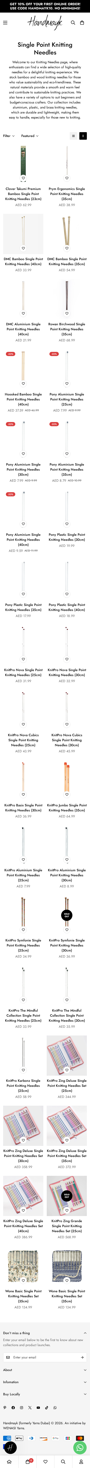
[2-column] (83, 136)
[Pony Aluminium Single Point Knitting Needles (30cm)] (23, 439)
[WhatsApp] (55, 1407)
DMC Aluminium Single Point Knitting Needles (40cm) (23, 329)
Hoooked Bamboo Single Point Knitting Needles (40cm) (23, 399)
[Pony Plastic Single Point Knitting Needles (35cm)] (23, 580)
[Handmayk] (45, 22)
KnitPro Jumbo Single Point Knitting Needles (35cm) (67, 808)
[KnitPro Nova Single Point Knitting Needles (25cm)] (23, 645)
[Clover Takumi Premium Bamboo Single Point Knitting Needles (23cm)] (23, 164)
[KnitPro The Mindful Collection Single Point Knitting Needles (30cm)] (67, 985)
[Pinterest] (4, 1407)
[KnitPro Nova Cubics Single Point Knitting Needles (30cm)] (67, 710)
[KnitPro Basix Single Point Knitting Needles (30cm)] (23, 780)
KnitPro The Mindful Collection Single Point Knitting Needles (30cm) (67, 1015)
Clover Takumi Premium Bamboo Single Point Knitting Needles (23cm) (23, 193)
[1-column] (73, 136)
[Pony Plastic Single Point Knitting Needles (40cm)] (67, 580)
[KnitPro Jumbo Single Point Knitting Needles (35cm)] (67, 780)
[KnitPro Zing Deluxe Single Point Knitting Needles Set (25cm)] (67, 1055)
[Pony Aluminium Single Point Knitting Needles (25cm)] (67, 369)
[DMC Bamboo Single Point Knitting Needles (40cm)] (23, 234)
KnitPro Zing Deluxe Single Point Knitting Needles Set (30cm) (23, 1155)
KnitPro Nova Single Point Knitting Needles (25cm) (23, 672)
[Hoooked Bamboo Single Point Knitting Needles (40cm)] (23, 369)
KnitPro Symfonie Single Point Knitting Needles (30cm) (67, 945)
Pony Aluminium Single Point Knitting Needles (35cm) (67, 469)
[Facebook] (13, 1407)
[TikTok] (46, 1407)
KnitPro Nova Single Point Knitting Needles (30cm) (67, 672)
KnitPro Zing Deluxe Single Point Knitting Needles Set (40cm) (23, 1226)
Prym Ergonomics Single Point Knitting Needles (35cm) (67, 193)
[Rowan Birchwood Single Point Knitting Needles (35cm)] (67, 299)
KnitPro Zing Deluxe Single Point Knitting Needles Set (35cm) (67, 1155)
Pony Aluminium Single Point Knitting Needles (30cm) (23, 469)
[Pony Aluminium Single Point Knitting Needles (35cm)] (67, 439)
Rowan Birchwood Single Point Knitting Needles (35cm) (66, 329)
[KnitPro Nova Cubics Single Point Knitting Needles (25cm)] (23, 710)
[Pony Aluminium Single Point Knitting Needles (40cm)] (23, 509)
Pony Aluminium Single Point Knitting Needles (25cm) (67, 399)
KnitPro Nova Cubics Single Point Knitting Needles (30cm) (66, 740)
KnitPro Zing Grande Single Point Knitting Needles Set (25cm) (66, 1226)
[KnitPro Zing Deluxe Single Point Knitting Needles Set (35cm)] (67, 1126)
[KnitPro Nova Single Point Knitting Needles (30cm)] (67, 645)
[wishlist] (45, 1462)
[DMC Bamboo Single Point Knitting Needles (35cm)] (67, 234)
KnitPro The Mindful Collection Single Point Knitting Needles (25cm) (23, 1015)
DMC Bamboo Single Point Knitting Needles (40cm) (23, 261)
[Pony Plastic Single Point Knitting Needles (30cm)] (67, 509)
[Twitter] (30, 1407)
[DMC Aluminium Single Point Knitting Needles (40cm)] (23, 299)
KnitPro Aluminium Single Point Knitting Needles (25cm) (23, 875)
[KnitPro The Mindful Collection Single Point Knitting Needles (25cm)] (23, 985)
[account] (81, 1462)
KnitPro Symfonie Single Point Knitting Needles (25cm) (23, 945)
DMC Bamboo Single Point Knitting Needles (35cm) (66, 261)
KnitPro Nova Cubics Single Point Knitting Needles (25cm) (23, 740)
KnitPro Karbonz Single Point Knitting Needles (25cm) (23, 1085)
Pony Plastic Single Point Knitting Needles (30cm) (67, 537)
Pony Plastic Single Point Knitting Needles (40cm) (67, 607)
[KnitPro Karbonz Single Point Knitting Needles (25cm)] (23, 1055)
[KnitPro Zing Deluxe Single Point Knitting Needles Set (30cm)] (23, 1126)
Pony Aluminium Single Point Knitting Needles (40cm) (23, 539)
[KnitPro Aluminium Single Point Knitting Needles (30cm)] (67, 845)
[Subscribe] (82, 1357)
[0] (82, 22)
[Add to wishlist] (23, 178)
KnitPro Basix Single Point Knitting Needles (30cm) (23, 808)
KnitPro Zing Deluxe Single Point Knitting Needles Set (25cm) (67, 1085)
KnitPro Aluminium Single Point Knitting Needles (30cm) (67, 875)
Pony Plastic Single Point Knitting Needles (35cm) (23, 607)
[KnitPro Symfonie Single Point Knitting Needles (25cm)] (23, 915)
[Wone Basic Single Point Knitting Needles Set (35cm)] (23, 1266)
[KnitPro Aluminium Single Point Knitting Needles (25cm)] (23, 845)
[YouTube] (38, 1407)
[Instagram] (21, 1407)
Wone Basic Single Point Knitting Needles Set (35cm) (23, 1296)
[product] (9, 1461)
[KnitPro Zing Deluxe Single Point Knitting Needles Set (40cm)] (23, 1196)
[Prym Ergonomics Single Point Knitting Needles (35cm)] (67, 164)
